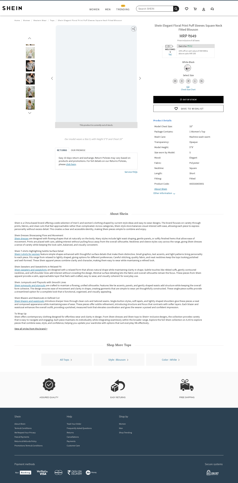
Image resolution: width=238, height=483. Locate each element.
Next (139, 77)
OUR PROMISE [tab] (78, 150)
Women (26, 20)
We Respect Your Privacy (25, 432)
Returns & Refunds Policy (25, 441)
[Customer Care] (212, 9)
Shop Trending (125, 432)
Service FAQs (131, 171)
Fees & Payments (21, 437)
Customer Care (73, 445)
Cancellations (73, 437)
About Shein (19, 424)
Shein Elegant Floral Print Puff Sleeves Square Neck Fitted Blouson (90, 20)
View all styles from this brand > (30, 328)
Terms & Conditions (23, 428)
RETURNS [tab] (62, 150)
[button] (30, 50)
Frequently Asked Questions (79, 428)
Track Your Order (74, 424)
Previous (51, 77)
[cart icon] (195, 9)
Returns (70, 432)
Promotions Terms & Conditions (28, 445)
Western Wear (40, 20)
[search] (176, 9)
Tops (52, 20)
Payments (71, 441)
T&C (170, 54)
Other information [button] (162, 193)
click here (71, 164)
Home (17, 20)
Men (121, 428)
